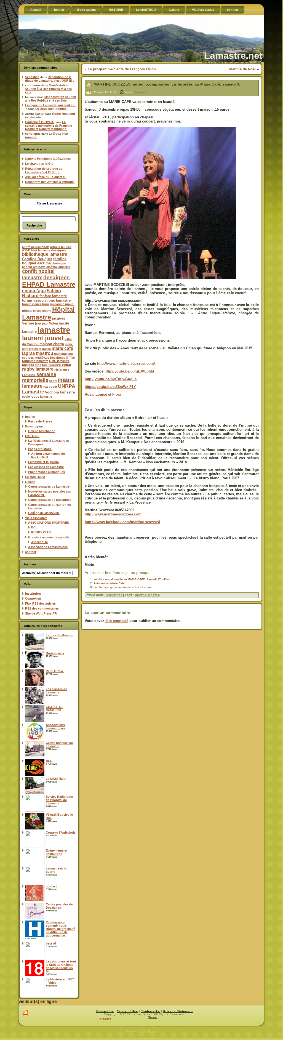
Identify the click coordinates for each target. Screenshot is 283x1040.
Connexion (33, 598)
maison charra (51, 344)
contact (30, 552)
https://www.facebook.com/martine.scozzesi (122, 522)
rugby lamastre (38, 369)
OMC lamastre (59, 361)
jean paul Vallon (46, 323)
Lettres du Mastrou (59, 635)
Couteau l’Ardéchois (61, 832)
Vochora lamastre (60, 392)
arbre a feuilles (60, 247)
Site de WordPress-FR (41, 613)
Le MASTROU (35, 476)
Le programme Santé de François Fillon (122, 69)
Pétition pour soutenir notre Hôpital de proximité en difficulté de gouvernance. (60, 929)
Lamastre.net (233, 55)
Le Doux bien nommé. (51, 108)
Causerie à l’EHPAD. (39, 122)
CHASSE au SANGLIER (54, 708)
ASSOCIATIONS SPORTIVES (48, 522)
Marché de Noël (242, 69)
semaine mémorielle (39, 377)
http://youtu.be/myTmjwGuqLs (111, 379)
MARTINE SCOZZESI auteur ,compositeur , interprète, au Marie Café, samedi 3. (167, 84)
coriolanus (33, 85)
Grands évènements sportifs (49, 537)
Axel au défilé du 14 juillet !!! (45, 177)
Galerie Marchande (41, 431)
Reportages (113, 595)
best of (30, 416)
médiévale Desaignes (49, 357)
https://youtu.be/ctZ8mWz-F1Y (110, 387)
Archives (28, 572)
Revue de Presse (40, 421)
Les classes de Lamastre (46, 467)
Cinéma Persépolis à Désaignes (48, 158)
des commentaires (42, 608)
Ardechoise (39, 542)
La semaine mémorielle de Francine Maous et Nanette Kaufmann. (48, 125)
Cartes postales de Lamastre (49, 486)
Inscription (33, 593)
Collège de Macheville (44, 513)
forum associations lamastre (46, 300)
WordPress (149, 1031)
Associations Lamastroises (48, 547)
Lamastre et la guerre (43, 462)
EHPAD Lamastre (48, 284)
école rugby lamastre (37, 396)
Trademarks (150, 1011)
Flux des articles (40, 603)
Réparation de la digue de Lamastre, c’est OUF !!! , (49, 78)
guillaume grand (62, 304)
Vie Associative (36, 518)
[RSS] (25, 1014)
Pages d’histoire (40, 449)
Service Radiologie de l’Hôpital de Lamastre (59, 800)
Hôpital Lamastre (48, 313)
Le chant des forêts (39, 163)
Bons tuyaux (34, 426)
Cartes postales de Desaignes (49, 499)
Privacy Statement (178, 1011)
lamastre (54, 329)
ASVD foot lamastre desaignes (44, 250)
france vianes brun (35, 304)
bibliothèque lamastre (44, 254)
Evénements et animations (56, 852)
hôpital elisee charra (36, 310)
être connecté (116, 621)
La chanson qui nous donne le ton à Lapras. (123, 587)
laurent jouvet (43, 338)
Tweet (152, 1017)
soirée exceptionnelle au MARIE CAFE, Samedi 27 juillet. (132, 579)
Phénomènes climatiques (46, 472)
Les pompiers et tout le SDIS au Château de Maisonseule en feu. (61, 966)
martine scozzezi (147, 595)
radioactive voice (56, 365)
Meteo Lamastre (49, 203)
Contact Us (105, 1011)
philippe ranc (31, 364)
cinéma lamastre (58, 266)
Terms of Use (127, 1011)
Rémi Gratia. (55, 671)
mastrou (44, 353)
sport (53, 380)
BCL (34, 527)
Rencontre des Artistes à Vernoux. (49, 181)
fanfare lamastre (53, 296)
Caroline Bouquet (37, 259)
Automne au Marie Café (109, 583)
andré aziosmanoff (35, 247)
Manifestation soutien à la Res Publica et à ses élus (48, 89)
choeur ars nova (34, 266)
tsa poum (50, 386)
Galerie (30, 481)
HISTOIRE (32, 436)
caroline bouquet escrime (44, 261)
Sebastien (32, 77)
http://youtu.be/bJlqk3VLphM (128, 371)
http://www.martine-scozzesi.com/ (126, 363)
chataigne (59, 263)
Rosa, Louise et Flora (103, 394)
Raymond (141, 91)
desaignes (56, 277)
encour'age (34, 290)
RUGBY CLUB (41, 532)
